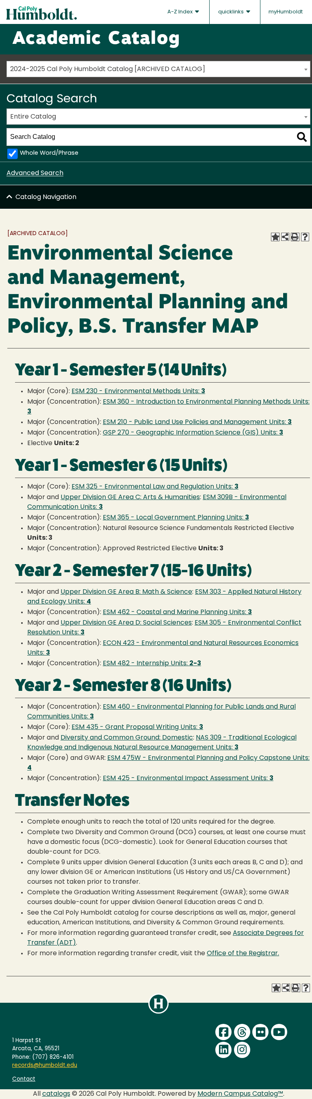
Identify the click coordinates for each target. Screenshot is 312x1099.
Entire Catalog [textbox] (33, 117)
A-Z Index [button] (180, 12)
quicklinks (231, 12)
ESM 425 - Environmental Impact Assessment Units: (188, 778)
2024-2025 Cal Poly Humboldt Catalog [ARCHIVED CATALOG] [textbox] (107, 69)
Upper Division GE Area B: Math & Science (126, 592)
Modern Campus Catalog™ (240, 1094)
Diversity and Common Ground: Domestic (127, 738)
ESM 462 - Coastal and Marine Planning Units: (177, 612)
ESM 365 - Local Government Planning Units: (176, 518)
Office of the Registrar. (243, 953)
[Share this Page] (285, 237)
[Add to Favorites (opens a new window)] (275, 237)
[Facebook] (223, 1032)
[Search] (301, 137)
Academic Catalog (96, 39)
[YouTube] (279, 1032)
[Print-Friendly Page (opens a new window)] (295, 237)
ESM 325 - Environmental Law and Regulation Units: (155, 487)
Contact (23, 1079)
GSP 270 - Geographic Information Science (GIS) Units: (193, 433)
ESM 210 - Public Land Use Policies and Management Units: (197, 422)
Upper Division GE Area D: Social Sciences (126, 623)
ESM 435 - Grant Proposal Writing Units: (137, 727)
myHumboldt (286, 12)
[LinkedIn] (223, 1050)
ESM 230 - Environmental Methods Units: (138, 391)
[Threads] (242, 1032)
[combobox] (158, 69)
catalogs (56, 1094)
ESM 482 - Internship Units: (152, 663)
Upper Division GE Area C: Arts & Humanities (130, 497)
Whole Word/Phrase (49, 153)
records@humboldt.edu (44, 1065)
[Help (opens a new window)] (305, 237)
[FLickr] (260, 1032)
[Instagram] (242, 1050)
